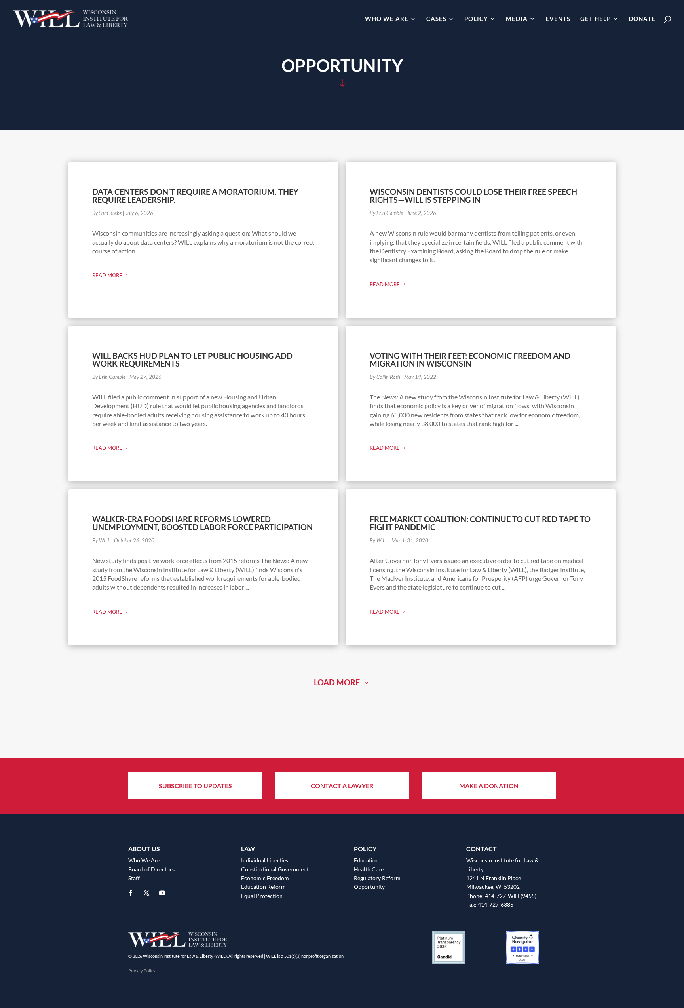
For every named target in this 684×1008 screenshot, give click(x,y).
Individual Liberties (264, 860)
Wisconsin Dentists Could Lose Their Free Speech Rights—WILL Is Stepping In (473, 195)
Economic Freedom (265, 878)
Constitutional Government (275, 869)
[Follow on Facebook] (130, 892)
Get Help (595, 19)
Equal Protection (262, 895)
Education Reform (263, 886)
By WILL (101, 540)
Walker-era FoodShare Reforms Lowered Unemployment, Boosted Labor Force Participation (202, 523)
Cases (436, 19)
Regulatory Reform (377, 878)
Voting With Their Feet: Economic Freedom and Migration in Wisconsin (470, 359)
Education (366, 860)
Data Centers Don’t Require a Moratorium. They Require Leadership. (195, 195)
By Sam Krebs (107, 213)
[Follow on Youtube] (162, 892)
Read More (107, 275)
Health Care (369, 869)
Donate (642, 19)
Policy (476, 19)
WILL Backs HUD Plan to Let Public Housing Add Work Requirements (192, 359)
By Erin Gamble (386, 213)
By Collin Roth (385, 377)
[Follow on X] (146, 892)
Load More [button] (337, 682)
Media (517, 19)
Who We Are (386, 19)
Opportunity (369, 886)
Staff (134, 878)
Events (557, 19)
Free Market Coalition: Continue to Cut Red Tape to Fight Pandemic (480, 523)
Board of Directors (151, 869)
